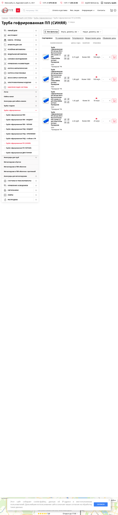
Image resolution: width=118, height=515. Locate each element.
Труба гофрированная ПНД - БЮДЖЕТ (19, 129)
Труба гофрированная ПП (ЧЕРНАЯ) (18, 148)
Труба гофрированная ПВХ (15, 115)
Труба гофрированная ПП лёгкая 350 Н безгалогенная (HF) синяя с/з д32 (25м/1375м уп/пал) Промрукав (56, 118)
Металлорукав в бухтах (12, 162)
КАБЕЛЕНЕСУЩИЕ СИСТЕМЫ (20, 18)
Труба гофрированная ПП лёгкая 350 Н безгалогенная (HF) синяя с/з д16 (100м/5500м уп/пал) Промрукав (56, 55)
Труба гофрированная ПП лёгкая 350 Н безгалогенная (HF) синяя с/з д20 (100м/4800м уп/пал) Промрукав (56, 77)
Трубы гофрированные (43, 18)
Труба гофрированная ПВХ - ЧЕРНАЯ (19, 124)
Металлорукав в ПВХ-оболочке (15, 167)
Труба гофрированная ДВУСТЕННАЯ (19, 153)
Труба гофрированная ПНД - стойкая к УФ (21, 139)
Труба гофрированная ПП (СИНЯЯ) (18, 143)
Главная (5, 18)
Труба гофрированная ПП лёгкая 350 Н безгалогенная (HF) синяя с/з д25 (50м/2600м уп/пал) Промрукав (56, 98)
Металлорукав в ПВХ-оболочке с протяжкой (20, 171)
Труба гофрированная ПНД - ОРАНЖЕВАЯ (20, 134)
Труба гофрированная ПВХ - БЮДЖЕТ (19, 120)
